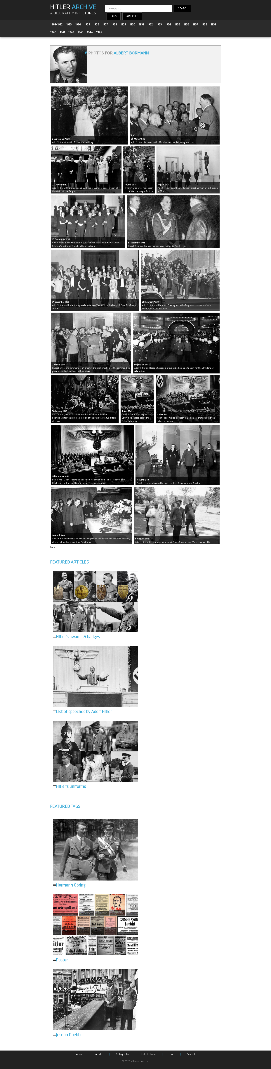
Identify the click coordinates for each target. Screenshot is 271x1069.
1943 (80, 32)
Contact (191, 1054)
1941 (62, 32)
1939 (213, 24)
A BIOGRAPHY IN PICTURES (73, 13)
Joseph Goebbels (69, 1035)
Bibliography (122, 1054)
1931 (141, 24)
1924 (78, 24)
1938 (204, 24)
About (79, 1054)
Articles (99, 1054)
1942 (71, 32)
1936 (186, 24)
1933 (159, 24)
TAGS (113, 16)
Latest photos (148, 1054)
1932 (150, 24)
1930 (132, 24)
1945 (99, 32)
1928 (114, 24)
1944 (90, 32)
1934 (168, 24)
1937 (195, 24)
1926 (96, 24)
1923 (69, 24)
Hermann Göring (69, 885)
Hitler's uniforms (69, 786)
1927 (105, 24)
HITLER (73, 7)
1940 (53, 32)
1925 (87, 24)
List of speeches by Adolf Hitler (82, 711)
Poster (60, 960)
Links (171, 1054)
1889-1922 (57, 24)
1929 (123, 24)
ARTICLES (132, 16)
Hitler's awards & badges (76, 637)
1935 (177, 24)
